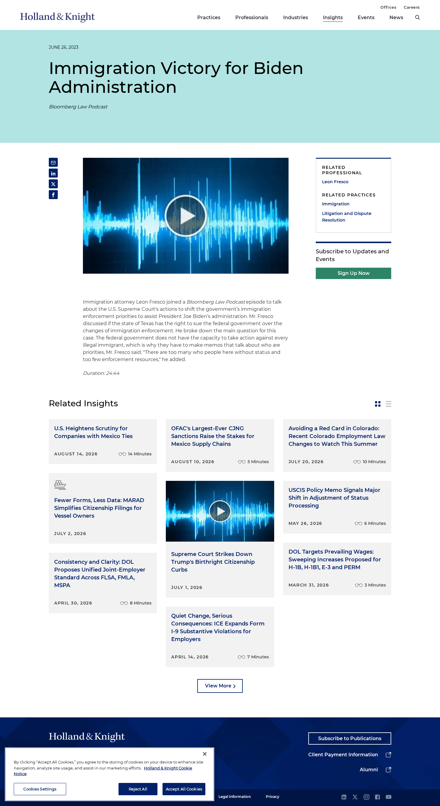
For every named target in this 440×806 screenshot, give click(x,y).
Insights (333, 17)
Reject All (138, 788)
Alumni (369, 769)
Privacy (272, 796)
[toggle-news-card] (377, 404)
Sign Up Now (354, 273)
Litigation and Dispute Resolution (346, 217)
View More (218, 686)
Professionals (251, 17)
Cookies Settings (39, 788)
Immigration (336, 204)
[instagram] (366, 797)
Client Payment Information (343, 754)
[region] (109, 774)
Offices (388, 7)
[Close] (204, 753)
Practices (208, 17)
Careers (412, 7)
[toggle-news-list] (388, 404)
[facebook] (377, 797)
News (396, 17)
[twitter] (355, 797)
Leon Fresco (335, 181)
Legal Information (235, 796)
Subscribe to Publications (349, 738)
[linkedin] (344, 797)
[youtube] (388, 797)
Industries (295, 17)
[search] (417, 17)
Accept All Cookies (184, 788)
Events (366, 17)
